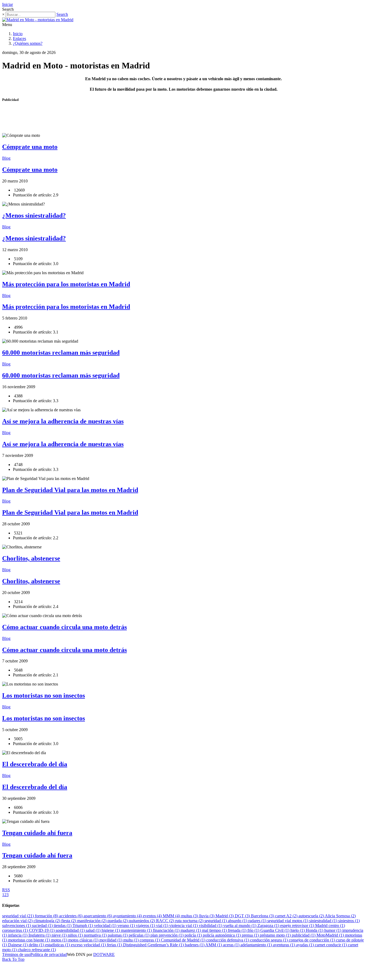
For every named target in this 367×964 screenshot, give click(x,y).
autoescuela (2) (311, 916)
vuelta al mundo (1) (240, 925)
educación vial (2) (18, 920)
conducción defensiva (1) (228, 940)
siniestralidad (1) (323, 920)
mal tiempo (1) (215, 930)
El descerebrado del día (34, 764)
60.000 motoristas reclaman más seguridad (61, 352)
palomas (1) (118, 935)
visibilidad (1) (211, 925)
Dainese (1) (18, 945)
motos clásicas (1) (83, 940)
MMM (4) (172, 916)
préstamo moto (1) (276, 935)
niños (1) (76, 935)
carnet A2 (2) (286, 916)
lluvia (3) (207, 916)
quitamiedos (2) (142, 920)
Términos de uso (16, 954)
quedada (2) (118, 920)
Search (62, 14)
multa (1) (131, 940)
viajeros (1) (146, 925)
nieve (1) (60, 935)
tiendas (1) (63, 925)
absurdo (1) (238, 920)
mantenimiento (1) (137, 930)
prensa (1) (251, 935)
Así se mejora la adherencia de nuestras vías (63, 421)
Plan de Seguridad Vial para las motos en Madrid (70, 489)
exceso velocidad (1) (89, 945)
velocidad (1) (105, 925)
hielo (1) (298, 930)
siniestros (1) (349, 920)
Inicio (18, 33)
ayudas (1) (305, 945)
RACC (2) (165, 920)
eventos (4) (153, 916)
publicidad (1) (304, 935)
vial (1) (162, 925)
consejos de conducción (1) (312, 940)
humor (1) (333, 930)
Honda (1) (315, 930)
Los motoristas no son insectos (43, 695)
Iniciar (7, 4)
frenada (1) (237, 930)
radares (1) (257, 920)
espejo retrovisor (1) (297, 925)
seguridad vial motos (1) (288, 920)
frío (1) (253, 930)
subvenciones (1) (17, 925)
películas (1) (139, 935)
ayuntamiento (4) (128, 916)
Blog (6, 158)
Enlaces (19, 38)
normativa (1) (96, 935)
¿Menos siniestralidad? (34, 215)
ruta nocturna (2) (189, 920)
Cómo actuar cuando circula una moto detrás (64, 627)
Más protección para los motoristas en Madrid (66, 284)
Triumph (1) (83, 925)
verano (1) (126, 925)
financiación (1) (167, 930)
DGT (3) (243, 916)
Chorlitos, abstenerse (31, 558)
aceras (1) (231, 945)
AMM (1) (214, 945)
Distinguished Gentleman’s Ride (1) (154, 945)
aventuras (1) (284, 945)
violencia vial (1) (184, 925)
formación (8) (47, 916)
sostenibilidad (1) (71, 930)
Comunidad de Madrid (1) (183, 940)
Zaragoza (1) (268, 925)
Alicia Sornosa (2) (340, 916)
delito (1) (37, 945)
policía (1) (194, 935)
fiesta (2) (69, 920)
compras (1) (150, 940)
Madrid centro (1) (330, 925)
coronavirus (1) (15, 930)
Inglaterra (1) (40, 935)
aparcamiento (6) (98, 916)
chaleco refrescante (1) (37, 949)
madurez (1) (191, 930)
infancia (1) (18, 935)
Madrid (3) (225, 916)
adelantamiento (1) (256, 945)
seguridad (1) (216, 920)
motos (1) (59, 940)
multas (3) (190, 916)
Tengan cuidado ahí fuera (37, 832)
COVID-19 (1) (42, 930)
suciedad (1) (43, 925)
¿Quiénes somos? (27, 43)
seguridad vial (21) (18, 916)
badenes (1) (195, 945)
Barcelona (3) (263, 916)
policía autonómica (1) (222, 935)
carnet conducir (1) (331, 945)
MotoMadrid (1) (330, 935)
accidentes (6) (71, 916)
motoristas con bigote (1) (29, 940)
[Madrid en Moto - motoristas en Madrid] (37, 19)
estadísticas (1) (58, 945)
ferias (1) (115, 945)
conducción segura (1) (269, 940)
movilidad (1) (111, 940)
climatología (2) (47, 920)
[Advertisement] (100, 120)
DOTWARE (104, 954)
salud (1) (94, 930)
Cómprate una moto (29, 146)
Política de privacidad (48, 954)
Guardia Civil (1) (275, 930)
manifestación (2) (92, 920)
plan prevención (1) (167, 935)
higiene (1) (111, 930)
